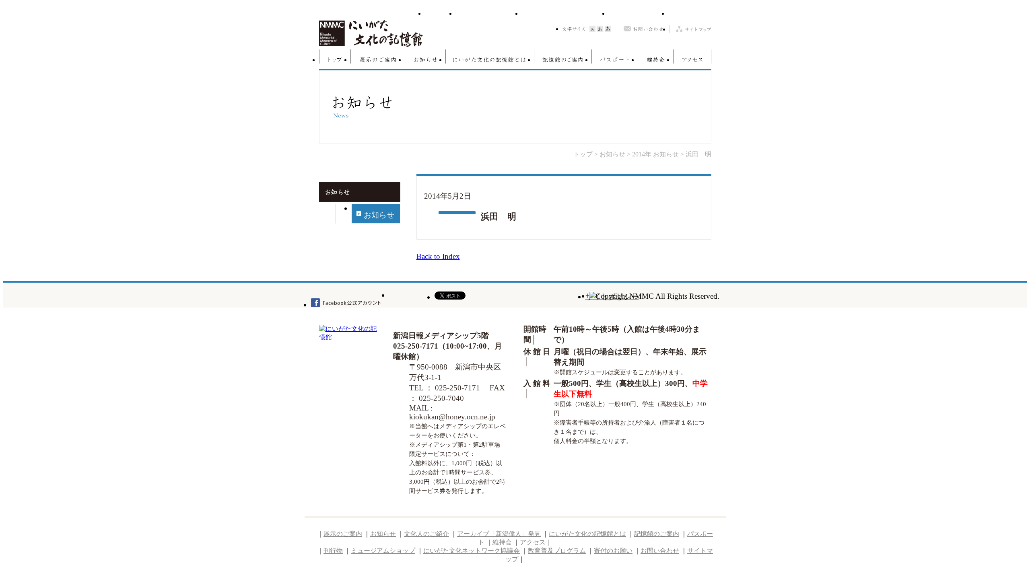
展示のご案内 (378, 60)
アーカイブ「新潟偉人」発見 (499, 533)
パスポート (615, 60)
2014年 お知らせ (655, 154)
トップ (335, 60)
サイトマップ (690, 29)
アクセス (692, 60)
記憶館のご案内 (563, 60)
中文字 (600, 29)
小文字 (592, 29)
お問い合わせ (643, 29)
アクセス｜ (536, 542)
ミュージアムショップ (489, 14)
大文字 (608, 29)
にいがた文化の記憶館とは (490, 60)
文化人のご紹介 (426, 533)
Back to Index (438, 256)
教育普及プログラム (638, 14)
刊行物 (440, 14)
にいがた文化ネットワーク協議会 (565, 14)
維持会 (656, 60)
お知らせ (425, 60)
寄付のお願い (689, 14)
